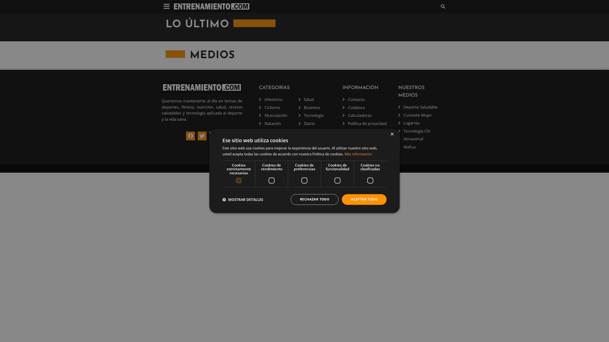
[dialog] (304, 171)
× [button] (392, 134)
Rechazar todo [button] (314, 199)
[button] (242, 199)
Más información (358, 154)
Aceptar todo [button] (364, 199)
